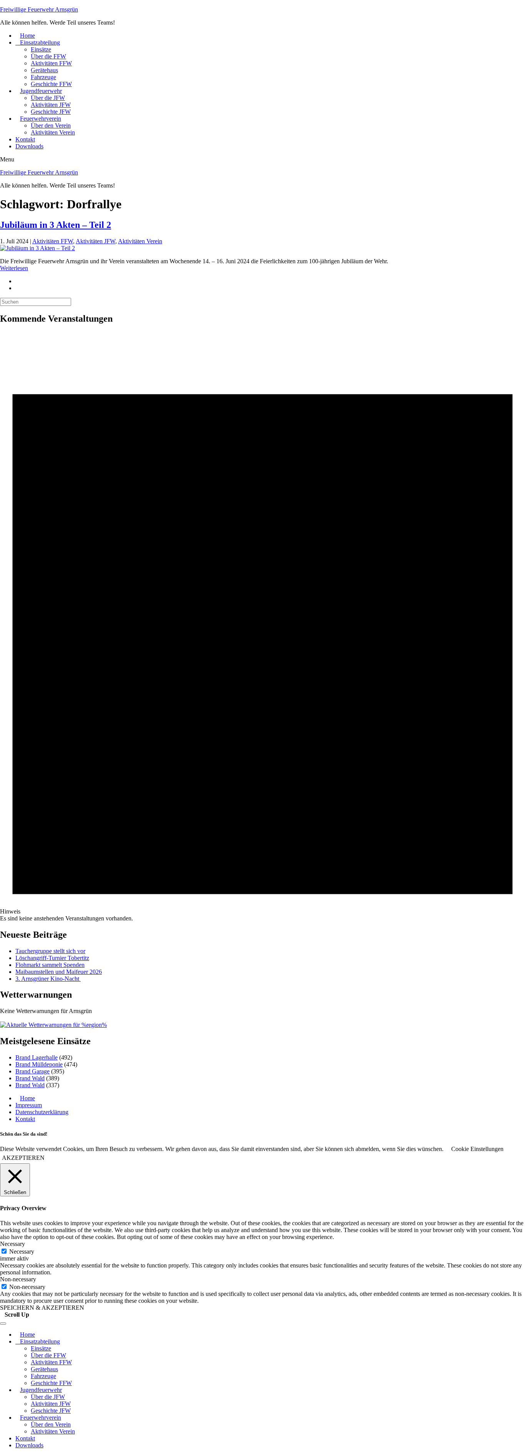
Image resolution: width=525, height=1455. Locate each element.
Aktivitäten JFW (51, 104)
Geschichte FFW (51, 84)
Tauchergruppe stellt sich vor (50, 951)
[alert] (262, 627)
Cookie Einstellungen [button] (477, 1149)
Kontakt (25, 139)
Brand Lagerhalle (36, 1057)
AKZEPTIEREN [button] (23, 1157)
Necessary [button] (12, 1244)
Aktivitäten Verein (53, 132)
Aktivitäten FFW (51, 63)
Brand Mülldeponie (39, 1064)
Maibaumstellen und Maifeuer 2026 (58, 971)
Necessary (21, 1251)
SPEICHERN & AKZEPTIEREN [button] (42, 1307)
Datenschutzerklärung (41, 1112)
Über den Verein (51, 125)
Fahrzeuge (43, 77)
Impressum (28, 1105)
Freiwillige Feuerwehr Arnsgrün (39, 9)
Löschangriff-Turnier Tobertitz (52, 958)
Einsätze (41, 49)
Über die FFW (48, 56)
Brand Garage (32, 1071)
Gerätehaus (44, 70)
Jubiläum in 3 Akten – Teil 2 (55, 225)
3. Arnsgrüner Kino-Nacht (48, 978)
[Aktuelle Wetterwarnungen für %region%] (53, 1024)
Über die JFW (48, 98)
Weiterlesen (14, 268)
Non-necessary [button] (18, 1279)
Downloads (29, 146)
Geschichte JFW (51, 111)
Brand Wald (30, 1078)
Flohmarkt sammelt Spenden (50, 965)
